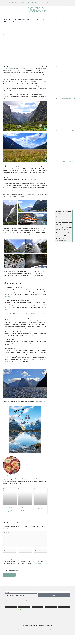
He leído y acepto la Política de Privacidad (16, 595)
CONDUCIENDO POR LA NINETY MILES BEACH (24, 509)
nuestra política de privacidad (39, 566)
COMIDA (28, 2)
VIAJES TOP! (33, 2)
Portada (4, 28)
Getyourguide (7, 296)
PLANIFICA (23, 2)
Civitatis (43, 294)
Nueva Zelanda (14, 28)
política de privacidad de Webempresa (39, 563)
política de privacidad (28, 600)
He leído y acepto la (15, 570)
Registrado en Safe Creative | (24, 629)
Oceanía (8, 28)
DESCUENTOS (46, 2)
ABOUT (12, 2)
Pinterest (45, 620)
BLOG (9, 2)
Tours (21, 25)
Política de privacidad (19, 570)
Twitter (34, 620)
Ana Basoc (55, 629)
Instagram (39, 620)
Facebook (29, 620)
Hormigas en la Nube (42, 629)
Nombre (7, 590)
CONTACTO (40, 2)
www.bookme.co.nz (35, 313)
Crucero (13, 25)
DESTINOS (17, 2)
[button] (72, 2)
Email (39, 590)
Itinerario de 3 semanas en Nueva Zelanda (40, 510)
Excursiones (17, 25)
